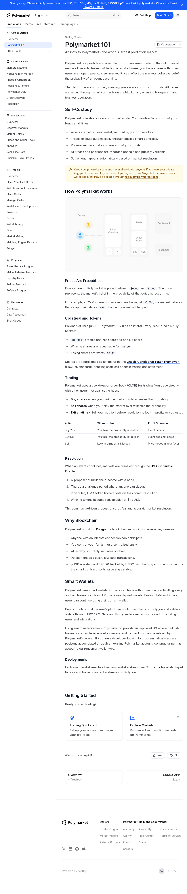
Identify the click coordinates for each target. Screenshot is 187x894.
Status (142, 842)
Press (126, 842)
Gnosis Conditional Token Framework (153, 362)
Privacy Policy (168, 829)
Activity (127, 835)
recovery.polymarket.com (141, 176)
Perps (29, 24)
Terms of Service (170, 835)
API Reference (46, 24)
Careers (128, 848)
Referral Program (110, 842)
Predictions (14, 24)
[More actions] (180, 44)
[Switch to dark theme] (175, 871)
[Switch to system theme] (161, 871)
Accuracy (128, 829)
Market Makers (109, 835)
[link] (94, 726)
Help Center (146, 835)
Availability (145, 829)
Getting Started (74, 37)
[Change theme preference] (177, 15)
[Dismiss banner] (181, 5)
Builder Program (109, 829)
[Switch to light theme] (168, 871)
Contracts (153, 667)
